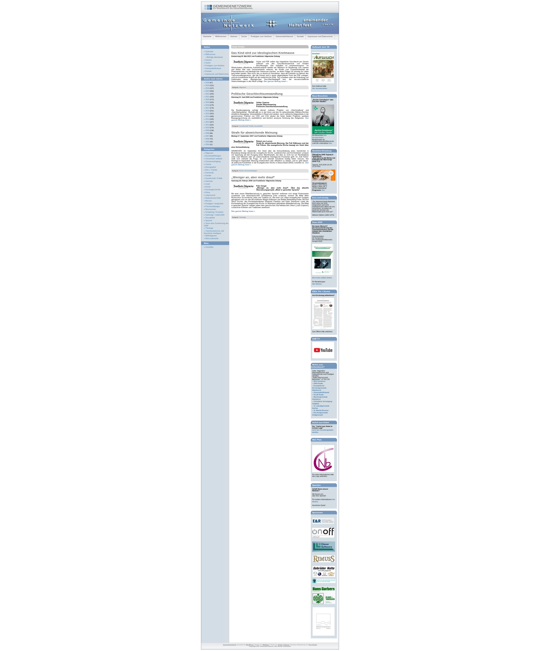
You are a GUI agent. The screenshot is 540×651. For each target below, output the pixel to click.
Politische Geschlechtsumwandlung (257, 93)
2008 (207, 133)
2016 (207, 111)
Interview (209, 181)
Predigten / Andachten (214, 204)
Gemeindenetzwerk (232, 6)
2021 (207, 97)
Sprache (208, 221)
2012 (207, 122)
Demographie (210, 167)
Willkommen (220, 36)
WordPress (250, 645)
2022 (207, 94)
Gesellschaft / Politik (246, 126)
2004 (207, 144)
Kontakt (300, 36)
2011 (207, 125)
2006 (207, 139)
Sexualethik (258, 126)
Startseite (207, 36)
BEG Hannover (320, 381)
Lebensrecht (210, 195)
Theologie (242, 217)
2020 (207, 100)
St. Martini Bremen (321, 410)
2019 (207, 102)
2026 (207, 83)
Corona (208, 164)
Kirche (241, 171)
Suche (244, 36)
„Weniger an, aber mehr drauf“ (253, 177)
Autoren (233, 36)
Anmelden (209, 247)
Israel (207, 184)
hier (330, 143)
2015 (207, 114)
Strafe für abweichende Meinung (254, 132)
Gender (208, 176)
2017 (207, 108)
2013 (207, 119)
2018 (207, 105)
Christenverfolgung (212, 162)
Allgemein (242, 87)
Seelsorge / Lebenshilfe (214, 215)
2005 (207, 142)
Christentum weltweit (213, 159)
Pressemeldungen (251, 171)
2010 (207, 128)
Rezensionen (210, 209)
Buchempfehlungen (213, 156)
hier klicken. (317, 284)
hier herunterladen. (319, 88)
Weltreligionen (211, 236)
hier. (323, 190)
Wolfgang (266, 645)
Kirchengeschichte (212, 190)
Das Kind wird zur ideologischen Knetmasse (262, 52)
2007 (207, 136)
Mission (208, 201)
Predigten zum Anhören (261, 36)
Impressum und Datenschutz (320, 36)
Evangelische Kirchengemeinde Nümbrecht (319, 388)
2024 (207, 88)
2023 (207, 91)
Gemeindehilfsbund (284, 36)
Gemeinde (209, 173)
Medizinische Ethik (213, 198)
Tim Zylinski (313, 645)
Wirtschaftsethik (212, 239)
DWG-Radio (318, 383)
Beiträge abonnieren (215, 57)
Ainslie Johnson (283, 645)
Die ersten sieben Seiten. (322, 278)
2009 (207, 130)
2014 (207, 116)
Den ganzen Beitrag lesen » (275, 81)
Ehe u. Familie (211, 170)
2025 (207, 85)
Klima (207, 192)
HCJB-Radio (319, 395)
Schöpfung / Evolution (214, 212)
